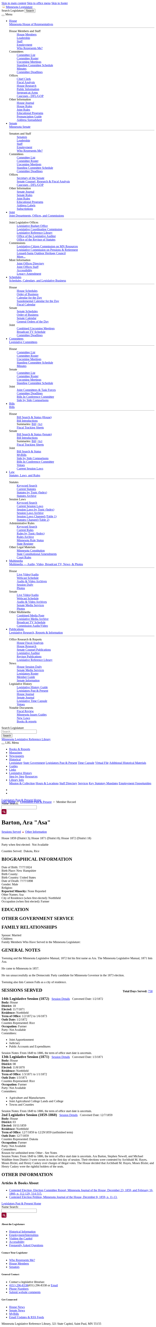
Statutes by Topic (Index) (32, 492)
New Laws (23, 718)
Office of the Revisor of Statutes (36, 239)
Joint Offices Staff (27, 266)
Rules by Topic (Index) (31, 533)
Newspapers (16, 756)
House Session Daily (29, 666)
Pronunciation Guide (29, 116)
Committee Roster (27, 58)
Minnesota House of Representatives (31, 24)
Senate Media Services (30, 605)
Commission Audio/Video (32, 625)
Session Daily (25, 584)
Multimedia (16, 560)
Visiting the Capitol (20, 1238)
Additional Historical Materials (127, 762)
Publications (16, 629)
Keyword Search (27, 485)
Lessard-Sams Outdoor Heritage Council (41, 253)
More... (21, 256)
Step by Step (16, 776)
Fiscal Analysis (26, 82)
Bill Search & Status (29, 451)
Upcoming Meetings (29, 61)
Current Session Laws (30, 468)
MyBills (21, 454)
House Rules (24, 106)
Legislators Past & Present (32, 690)
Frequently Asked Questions (26, 1245)
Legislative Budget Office (32, 225)
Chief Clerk (24, 79)
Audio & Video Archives (32, 581)
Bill (34, 424)
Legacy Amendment (29, 273)
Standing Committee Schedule (35, 65)
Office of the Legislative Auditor (36, 236)
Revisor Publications (29, 656)
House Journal (25, 102)
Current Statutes (26, 489)
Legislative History (20, 773)
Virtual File (102, 762)
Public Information (28, 89)
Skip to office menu (39, 3)
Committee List (26, 55)
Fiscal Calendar (26, 304)
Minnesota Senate (19, 126)
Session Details (61, 998)
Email (54, 1285)
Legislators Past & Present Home (21, 800)
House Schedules (27, 290)
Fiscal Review (25, 711)
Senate (13, 123)
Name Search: (10, 1207)
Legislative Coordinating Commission (39, 229)
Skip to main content (14, 3)
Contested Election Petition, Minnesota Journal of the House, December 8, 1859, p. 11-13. (63, 1197)
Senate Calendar (26, 318)
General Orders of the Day (33, 321)
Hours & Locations (47, 783)
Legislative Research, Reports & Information (36, 632)
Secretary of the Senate (30, 178)
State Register (25, 543)
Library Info (16, 780)
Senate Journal (25, 191)
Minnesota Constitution (31, 550)
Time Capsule (86, 762)
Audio (35, 574)
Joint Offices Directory (30, 263)
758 (150, 991)
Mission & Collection (22, 783)
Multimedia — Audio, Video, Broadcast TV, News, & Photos (46, 564)
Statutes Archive (26, 495)
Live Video (23, 574)
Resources (31, 776)
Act (40, 424)
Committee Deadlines (30, 72)
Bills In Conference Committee (35, 396)
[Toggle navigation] (3, 15)
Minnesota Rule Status (30, 540)
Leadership (23, 37)
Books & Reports (19, 749)
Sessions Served (11, 831)
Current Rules (25, 530)
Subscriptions (25, 208)
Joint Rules (23, 109)
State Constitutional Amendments (37, 554)
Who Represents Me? (30, 48)
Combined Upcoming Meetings (36, 328)
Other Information (36, 831)
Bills (12, 403)
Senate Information (28, 680)
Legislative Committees (23, 342)
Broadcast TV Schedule (31, 331)
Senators (22, 137)
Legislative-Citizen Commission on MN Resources (47, 246)
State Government (34, 762)
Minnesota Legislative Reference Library (26, 739)
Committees (16, 338)
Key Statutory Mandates (103, 783)
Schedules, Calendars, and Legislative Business (37, 280)
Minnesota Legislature (19, 7)
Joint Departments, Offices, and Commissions (36, 215)
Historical (15, 759)
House (13, 20)
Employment (24, 44)
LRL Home (8, 802)
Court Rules (24, 557)
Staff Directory (68, 783)
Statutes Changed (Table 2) (33, 519)
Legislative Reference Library (35, 232)
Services (83, 783)
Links (12, 769)
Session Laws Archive (30, 513)
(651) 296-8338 (18, 1285)
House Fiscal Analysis (30, 642)
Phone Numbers (19, 1288)
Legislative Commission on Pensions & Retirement (47, 249)
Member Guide (26, 677)
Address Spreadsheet (29, 120)
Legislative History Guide (32, 687)
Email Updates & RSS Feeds (26, 1317)
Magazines (15, 752)
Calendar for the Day (29, 297)
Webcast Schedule (28, 577)
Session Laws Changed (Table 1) (37, 516)
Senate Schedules (27, 311)
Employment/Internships (23, 1235)
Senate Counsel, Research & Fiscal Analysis (43, 181)
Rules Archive (25, 536)
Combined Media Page (30, 615)
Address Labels (26, 205)
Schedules (15, 277)
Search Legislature (13, 10)
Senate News (17, 1310)
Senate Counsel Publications (34, 649)
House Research (26, 85)
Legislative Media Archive (33, 618)
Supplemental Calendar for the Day (38, 301)
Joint (12, 212)
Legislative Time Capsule (32, 701)
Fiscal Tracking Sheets (30, 427)
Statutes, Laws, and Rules (24, 475)
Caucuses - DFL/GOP (30, 96)
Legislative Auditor (28, 653)
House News (17, 1307)
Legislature (15, 762)
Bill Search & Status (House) (34, 417)
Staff (19, 41)
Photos (21, 588)
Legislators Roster (27, 673)
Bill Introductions (27, 420)
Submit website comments (25, 1292)
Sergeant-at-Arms (27, 92)
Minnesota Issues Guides (32, 714)
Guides (13, 766)
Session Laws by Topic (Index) (35, 509)
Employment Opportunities (135, 783)
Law (12, 472)
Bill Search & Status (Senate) (34, 434)
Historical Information (22, 1231)
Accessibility (24, 270)
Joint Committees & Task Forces (36, 390)
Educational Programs (30, 113)
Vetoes (21, 465)
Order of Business (27, 294)
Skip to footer (59, 3)
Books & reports (27, 721)
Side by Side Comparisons (33, 400)
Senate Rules (24, 195)
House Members (27, 34)
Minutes (21, 68)
